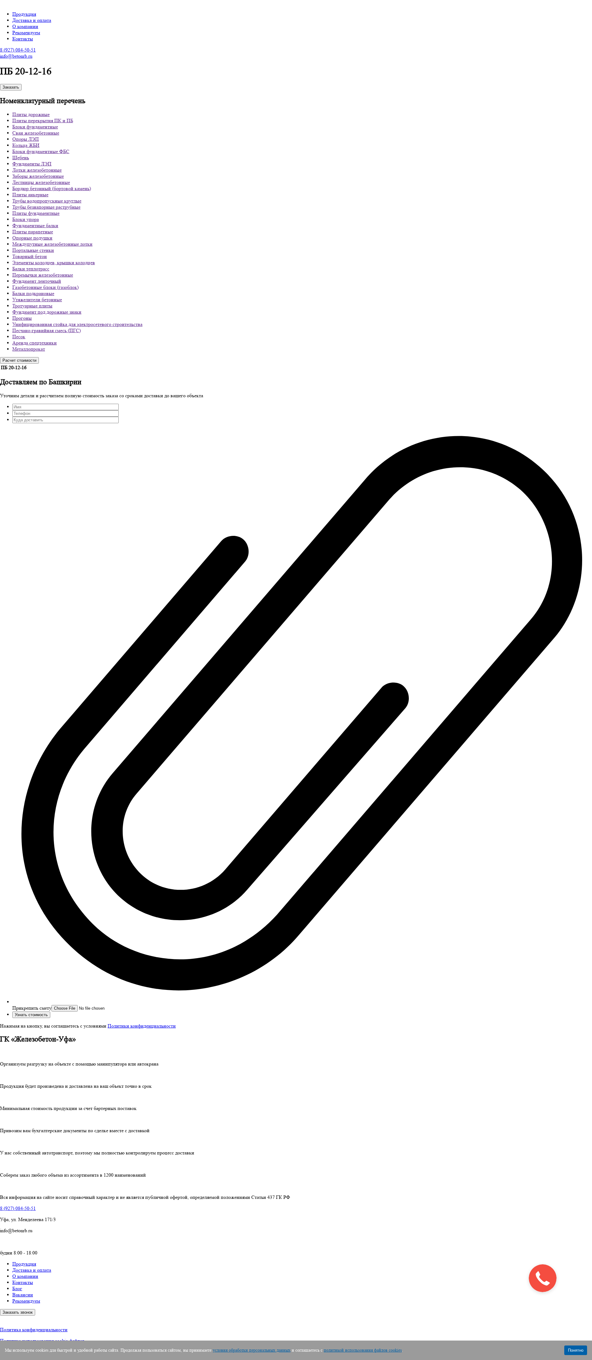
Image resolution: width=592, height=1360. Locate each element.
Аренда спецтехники (34, 343)
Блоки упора (25, 219)
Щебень (20, 158)
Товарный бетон (29, 256)
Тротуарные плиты (32, 306)
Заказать (10, 87)
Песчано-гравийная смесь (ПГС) (46, 330)
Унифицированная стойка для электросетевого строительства (77, 324)
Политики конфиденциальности (142, 1026)
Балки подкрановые (33, 293)
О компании (25, 26)
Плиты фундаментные (36, 213)
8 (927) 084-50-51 (18, 50)
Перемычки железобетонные (42, 275)
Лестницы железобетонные (41, 182)
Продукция (24, 14)
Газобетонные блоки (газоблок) (45, 287)
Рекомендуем (26, 32)
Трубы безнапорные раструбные (46, 207)
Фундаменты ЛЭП (31, 164)
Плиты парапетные (32, 232)
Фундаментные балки (35, 225)
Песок (18, 337)
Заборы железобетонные (38, 176)
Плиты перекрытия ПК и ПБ (42, 120)
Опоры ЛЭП (25, 139)
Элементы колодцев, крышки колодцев (53, 262)
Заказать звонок (17, 1312)
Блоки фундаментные (35, 127)
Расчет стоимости (19, 360)
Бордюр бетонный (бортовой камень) (51, 188)
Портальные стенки (33, 250)
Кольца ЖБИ (25, 145)
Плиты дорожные (31, 114)
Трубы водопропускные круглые (46, 201)
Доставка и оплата (31, 20)
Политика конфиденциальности (34, 1330)
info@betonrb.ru (16, 56)
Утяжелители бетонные (37, 299)
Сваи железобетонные (35, 133)
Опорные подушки (32, 238)
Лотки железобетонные (37, 170)
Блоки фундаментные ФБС (40, 151)
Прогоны (22, 318)
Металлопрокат (28, 349)
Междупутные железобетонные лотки (52, 244)
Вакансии (22, 1295)
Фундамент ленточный (36, 281)
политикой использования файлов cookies (363, 1350)
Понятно (575, 1350)
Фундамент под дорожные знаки (46, 312)
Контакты (22, 39)
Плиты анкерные (30, 195)
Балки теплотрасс (30, 269)
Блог (17, 1288)
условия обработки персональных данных (251, 1350)
